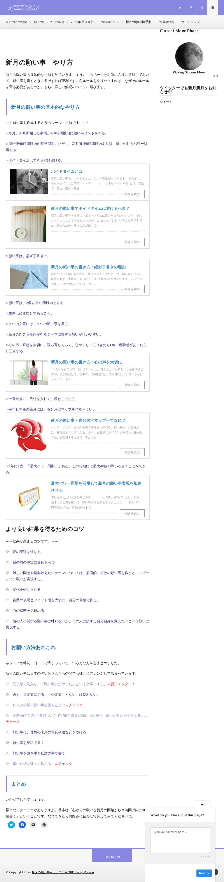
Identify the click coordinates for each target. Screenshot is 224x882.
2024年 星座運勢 (82, 22)
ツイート (166, 101)
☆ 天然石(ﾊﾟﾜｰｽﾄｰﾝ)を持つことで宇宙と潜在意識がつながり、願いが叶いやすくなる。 (75, 715)
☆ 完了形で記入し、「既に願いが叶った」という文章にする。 (56, 684)
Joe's (215, 76)
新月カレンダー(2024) (49, 22)
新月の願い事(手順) (139, 22)
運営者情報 (167, 22)
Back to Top (112, 857)
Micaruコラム (110, 22)
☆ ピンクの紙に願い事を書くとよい (35, 705)
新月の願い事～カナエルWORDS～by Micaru (63, 872)
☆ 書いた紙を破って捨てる (28, 763)
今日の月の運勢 (16, 22)
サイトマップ (190, 22)
